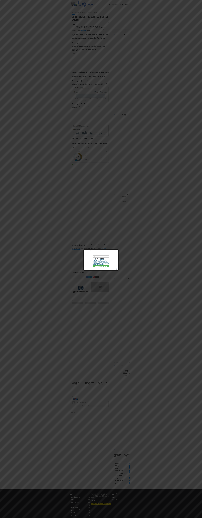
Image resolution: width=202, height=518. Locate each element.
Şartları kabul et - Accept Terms (99, 258)
